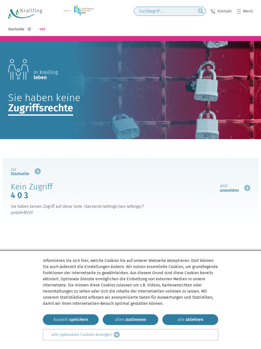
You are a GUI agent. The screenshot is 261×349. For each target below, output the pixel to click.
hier (84, 260)
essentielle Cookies (165, 266)
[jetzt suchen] (201, 11)
